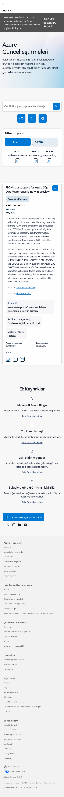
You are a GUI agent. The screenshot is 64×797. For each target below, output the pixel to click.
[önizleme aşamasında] (35, 160)
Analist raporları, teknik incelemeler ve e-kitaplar (22, 706)
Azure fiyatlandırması (12, 594)
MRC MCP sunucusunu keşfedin (50, 23)
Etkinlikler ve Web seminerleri (15, 702)
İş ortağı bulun (9, 669)
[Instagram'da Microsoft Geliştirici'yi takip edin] (13, 524)
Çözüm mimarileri (10, 636)
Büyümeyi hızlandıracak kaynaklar (17, 632)
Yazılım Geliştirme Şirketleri (14, 659)
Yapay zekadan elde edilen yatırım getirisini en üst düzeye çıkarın (29, 613)
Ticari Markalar (50, 783)
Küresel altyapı (9, 557)
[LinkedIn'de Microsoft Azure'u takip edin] (19, 524)
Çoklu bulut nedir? (11, 730)
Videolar (7, 711)
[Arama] (56, 106)
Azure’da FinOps (10, 608)
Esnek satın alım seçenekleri (14, 604)
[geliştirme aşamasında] (17, 160)
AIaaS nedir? (8, 744)
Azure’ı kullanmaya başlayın (14, 552)
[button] (21, 118)
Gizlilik (24, 783)
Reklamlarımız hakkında (13, 787)
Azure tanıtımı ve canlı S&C (14, 646)
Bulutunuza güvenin (11, 566)
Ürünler (7, 589)
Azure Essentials (10, 571)
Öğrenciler (8, 697)
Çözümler (7, 627)
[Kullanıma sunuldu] (49, 160)
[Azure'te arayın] (3, 3)
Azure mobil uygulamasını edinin (26, 517)
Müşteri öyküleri (10, 576)
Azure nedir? (8, 547)
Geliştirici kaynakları (11, 692)
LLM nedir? (8, 749)
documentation (23, 293)
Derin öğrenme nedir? (12, 739)
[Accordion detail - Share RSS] (15, 359)
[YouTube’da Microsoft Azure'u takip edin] (25, 524)
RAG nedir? (8, 758)
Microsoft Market (10, 664)
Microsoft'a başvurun (12, 783)
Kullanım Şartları (35, 783)
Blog (5, 687)
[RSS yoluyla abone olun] (32, 118)
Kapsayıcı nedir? (10, 753)
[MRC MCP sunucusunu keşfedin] (43, 118)
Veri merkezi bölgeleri (12, 561)
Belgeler (7, 683)
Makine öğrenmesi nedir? (13, 734)
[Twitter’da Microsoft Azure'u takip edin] (8, 524)
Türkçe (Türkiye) (14, 767)
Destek (6, 641)
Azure (5, 10)
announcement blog (26, 287)
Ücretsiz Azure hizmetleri (13, 599)
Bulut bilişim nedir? (11, 725)
